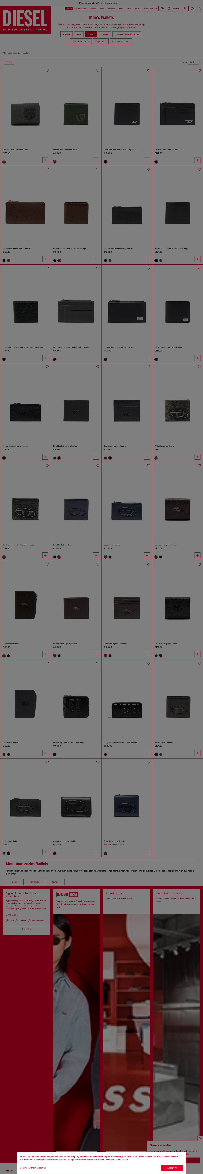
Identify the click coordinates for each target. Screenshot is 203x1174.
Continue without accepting (33, 1168)
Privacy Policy (103, 1159)
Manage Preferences (76, 1159)
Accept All (172, 1168)
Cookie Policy (121, 1159)
